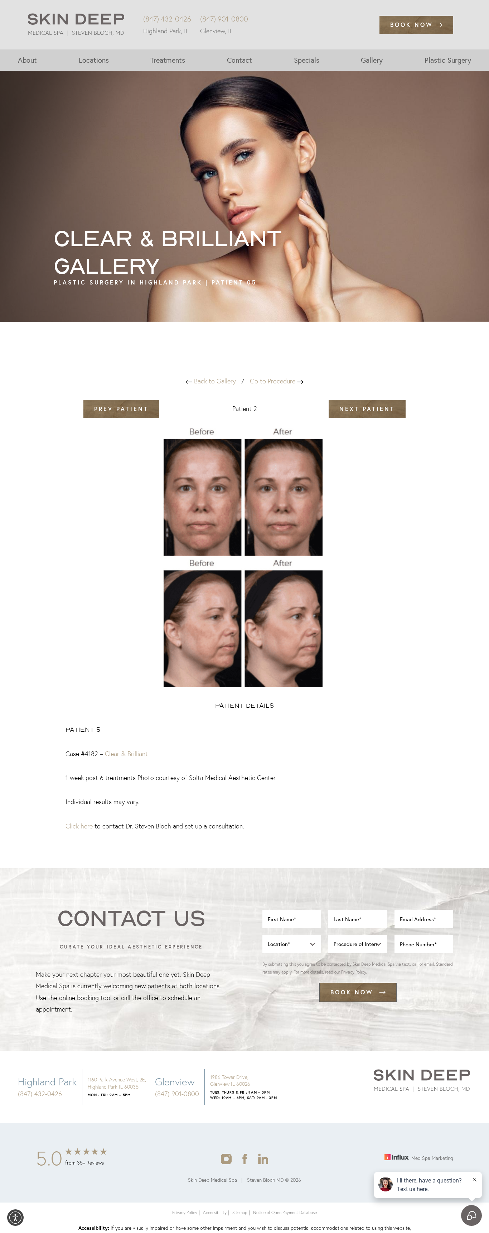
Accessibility (215, 1212)
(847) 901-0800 (224, 19)
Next (367, 408)
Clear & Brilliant (126, 754)
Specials (306, 60)
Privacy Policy (353, 972)
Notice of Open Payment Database (285, 1212)
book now (351, 992)
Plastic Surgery (448, 60)
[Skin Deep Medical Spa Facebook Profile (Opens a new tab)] (245, 1158)
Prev (121, 408)
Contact (239, 60)
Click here (79, 826)
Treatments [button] (167, 60)
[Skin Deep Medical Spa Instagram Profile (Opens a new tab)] (226, 1158)
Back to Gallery (214, 381)
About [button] (27, 60)
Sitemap (239, 1212)
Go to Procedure (273, 381)
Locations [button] (94, 60)
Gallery (372, 60)
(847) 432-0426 (167, 19)
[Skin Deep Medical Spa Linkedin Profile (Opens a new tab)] (263, 1158)
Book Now (411, 24)
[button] (15, 1217)
